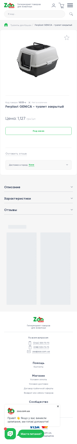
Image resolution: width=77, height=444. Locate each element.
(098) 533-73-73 (41, 347)
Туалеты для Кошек (21, 25)
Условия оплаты (38, 379)
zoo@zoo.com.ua (41, 351)
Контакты (38, 366)
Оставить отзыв (16, 153)
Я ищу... (12, 14)
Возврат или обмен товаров (38, 393)
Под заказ (38, 131)
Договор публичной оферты (38, 388)
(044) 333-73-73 (41, 343)
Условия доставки (38, 384)
